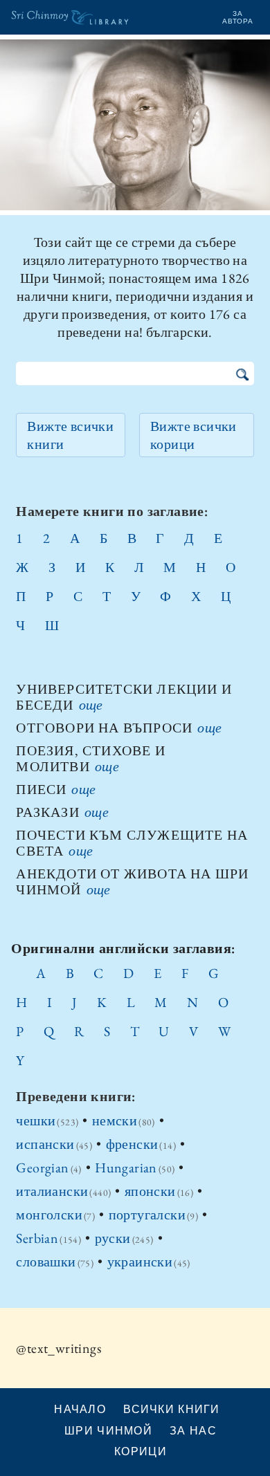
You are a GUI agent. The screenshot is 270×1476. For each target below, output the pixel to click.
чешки (35, 1120)
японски (150, 1191)
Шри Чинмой (108, 1430)
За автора (237, 17)
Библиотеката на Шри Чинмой (70, 29)
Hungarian (126, 1168)
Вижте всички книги (70, 435)
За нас (193, 1430)
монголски (49, 1215)
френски (132, 1144)
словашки (45, 1262)
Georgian (42, 1168)
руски (113, 1238)
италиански (52, 1191)
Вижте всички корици (193, 435)
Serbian (37, 1238)
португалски (147, 1215)
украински (140, 1262)
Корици (140, 1451)
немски (114, 1120)
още (91, 705)
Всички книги (171, 1409)
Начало (80, 1409)
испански (45, 1144)
